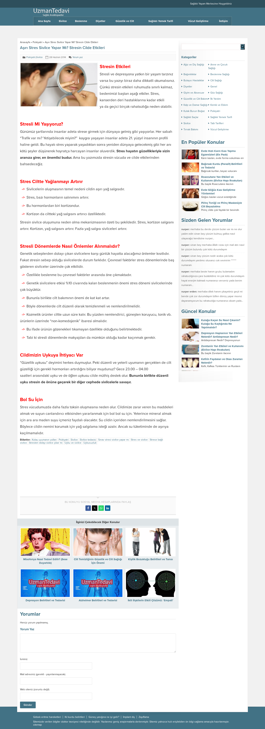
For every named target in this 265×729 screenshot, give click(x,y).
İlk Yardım (215, 98)
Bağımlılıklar (190, 74)
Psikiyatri (37, 42)
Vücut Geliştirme (219, 129)
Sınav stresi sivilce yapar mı (113, 439)
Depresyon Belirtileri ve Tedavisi (45, 600)
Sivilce (39, 57)
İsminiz (24, 659)
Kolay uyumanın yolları (44, 439)
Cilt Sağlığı (216, 80)
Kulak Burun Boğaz (194, 111)
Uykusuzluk (89, 442)
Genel (213, 86)
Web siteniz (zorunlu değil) (34, 689)
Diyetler (188, 86)
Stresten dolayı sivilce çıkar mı (45, 442)
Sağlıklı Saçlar (191, 117)
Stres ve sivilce (139, 439)
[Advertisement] (50, 471)
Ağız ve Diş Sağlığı (194, 64)
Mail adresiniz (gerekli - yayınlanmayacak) (42, 674)
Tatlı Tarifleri (217, 123)
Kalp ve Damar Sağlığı (195, 104)
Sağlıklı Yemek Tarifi (221, 117)
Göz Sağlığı (216, 92)
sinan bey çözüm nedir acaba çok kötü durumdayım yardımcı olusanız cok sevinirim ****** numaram (208, 260)
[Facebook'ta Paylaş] (88, 508)
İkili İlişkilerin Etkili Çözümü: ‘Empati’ (150, 600)
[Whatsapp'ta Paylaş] (101, 508)
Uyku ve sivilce (73, 442)
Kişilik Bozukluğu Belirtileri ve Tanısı (150, 559)
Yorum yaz (77, 57)
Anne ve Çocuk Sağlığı (218, 66)
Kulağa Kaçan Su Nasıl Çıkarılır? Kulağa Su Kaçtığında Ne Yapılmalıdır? (220, 324)
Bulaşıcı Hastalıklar (194, 80)
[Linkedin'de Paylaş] (107, 508)
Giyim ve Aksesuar (194, 92)
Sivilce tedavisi (88, 439)
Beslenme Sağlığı (219, 74)
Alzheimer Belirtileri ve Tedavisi (98, 600)
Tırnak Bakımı (191, 129)
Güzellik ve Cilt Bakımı (196, 98)
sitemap (37, 724)
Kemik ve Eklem (219, 104)
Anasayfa (25, 42)
